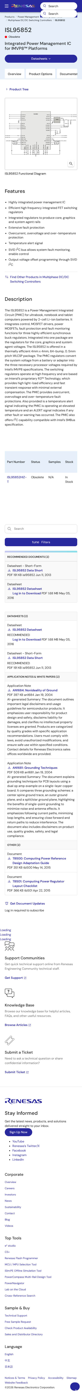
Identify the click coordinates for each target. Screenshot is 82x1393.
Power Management (28, 16)
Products (9, 16)
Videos (9, 1225)
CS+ (7, 1252)
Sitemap (72, 1378)
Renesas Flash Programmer (21, 1258)
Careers (9, 1188)
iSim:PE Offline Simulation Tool (23, 1270)
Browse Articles (16, 1025)
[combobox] (58, 13)
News (8, 1200)
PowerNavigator (14, 1283)
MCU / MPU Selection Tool (20, 1264)
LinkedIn (18, 1160)
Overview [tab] (14, 74)
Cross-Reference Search (20, 1295)
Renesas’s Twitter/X (26, 1146)
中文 (7, 1360)
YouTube (18, 1141)
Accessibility (56, 1378)
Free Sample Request (18, 1321)
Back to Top (77, 1390)
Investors (10, 1194)
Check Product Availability (21, 1328)
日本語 (9, 1366)
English (9, 1354)
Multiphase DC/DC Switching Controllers (30, 20)
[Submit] (44, 13)
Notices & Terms (15, 1378)
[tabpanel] (41, 1014)
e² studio (10, 1245)
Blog (7, 1219)
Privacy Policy (36, 1378)
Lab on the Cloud (15, 1289)
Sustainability (13, 1207)
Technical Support (16, 1315)
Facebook (19, 1150)
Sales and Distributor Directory (24, 1334)
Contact (10, 1213)
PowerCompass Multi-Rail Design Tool (28, 1277)
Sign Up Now (18, 1132)
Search (58, 6)
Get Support (14, 978)
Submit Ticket (15, 1072)
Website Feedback (16, 1382)
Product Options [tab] (40, 74)
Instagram (19, 1155)
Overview (10, 1182)
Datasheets (39, 59)
